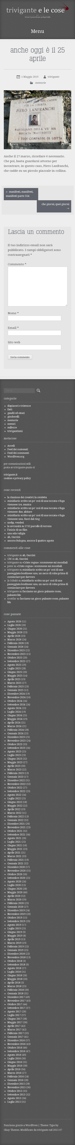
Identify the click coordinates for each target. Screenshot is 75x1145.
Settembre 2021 (16, 834)
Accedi (11, 445)
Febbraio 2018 (15, 990)
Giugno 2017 (14, 1018)
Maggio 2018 (14, 979)
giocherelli (13, 416)
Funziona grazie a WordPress (21, 1125)
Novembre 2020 (16, 870)
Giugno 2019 (14, 932)
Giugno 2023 (14, 758)
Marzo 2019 (14, 943)
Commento (17, 264)
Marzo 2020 (14, 899)
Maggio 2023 (14, 762)
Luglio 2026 (14, 625)
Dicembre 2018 (16, 953)
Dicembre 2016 (16, 1040)
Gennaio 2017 (15, 1036)
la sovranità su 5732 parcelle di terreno (29, 526)
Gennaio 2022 (15, 820)
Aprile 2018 (13, 982)
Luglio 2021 (14, 841)
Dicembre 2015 (16, 1083)
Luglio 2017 (14, 1015)
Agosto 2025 (14, 664)
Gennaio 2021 (15, 863)
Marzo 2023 (14, 769)
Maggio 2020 (14, 892)
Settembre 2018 (16, 964)
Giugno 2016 (14, 1062)
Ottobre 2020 (14, 874)
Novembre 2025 (16, 654)
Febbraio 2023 (15, 773)
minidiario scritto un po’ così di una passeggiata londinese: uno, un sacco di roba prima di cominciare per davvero (37, 573)
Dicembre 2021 (16, 823)
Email (13, 328)
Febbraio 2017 (15, 1033)
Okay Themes (11, 1130)
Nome (13, 313)
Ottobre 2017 (14, 1004)
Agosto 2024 (14, 708)
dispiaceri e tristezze (19, 405)
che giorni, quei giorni (55, 206)
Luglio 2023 (14, 755)
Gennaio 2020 (15, 906)
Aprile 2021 (13, 852)
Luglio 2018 (14, 971)
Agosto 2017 (14, 1011)
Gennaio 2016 (15, 1080)
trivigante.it (10, 474)
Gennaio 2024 (15, 733)
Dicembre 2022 (16, 780)
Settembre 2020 (16, 878)
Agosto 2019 (14, 925)
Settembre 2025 (16, 661)
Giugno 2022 (14, 802)
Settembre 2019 (16, 921)
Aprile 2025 (13, 679)
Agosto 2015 (14, 1098)
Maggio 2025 (14, 675)
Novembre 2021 (16, 827)
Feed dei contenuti (17, 449)
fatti (9, 409)
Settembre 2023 (16, 748)
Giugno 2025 (14, 672)
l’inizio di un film (17, 529)
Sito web (14, 342)
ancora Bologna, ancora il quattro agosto (30, 540)
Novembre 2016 (16, 1044)
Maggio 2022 (14, 805)
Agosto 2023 (14, 751)
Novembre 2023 (16, 740)
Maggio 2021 (14, 849)
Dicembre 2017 (16, 997)
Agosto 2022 (14, 794)
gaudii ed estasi (16, 413)
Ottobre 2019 (14, 917)
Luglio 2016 (14, 1058)
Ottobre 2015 (14, 1091)
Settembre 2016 (16, 1051)
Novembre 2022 (16, 784)
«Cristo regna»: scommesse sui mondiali (45, 562)
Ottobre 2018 (14, 961)
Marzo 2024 (14, 726)
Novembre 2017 (16, 1000)
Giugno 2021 (14, 845)
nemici (11, 424)
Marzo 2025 (14, 683)
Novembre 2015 (16, 1087)
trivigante (53, 76)
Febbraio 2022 (15, 816)
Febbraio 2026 (15, 643)
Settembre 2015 (16, 1094)
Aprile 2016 (13, 1069)
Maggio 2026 (14, 632)
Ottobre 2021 (14, 831)
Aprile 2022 (13, 809)
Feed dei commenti (18, 453)
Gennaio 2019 (15, 950)
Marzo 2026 (14, 639)
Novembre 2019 (16, 914)
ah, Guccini (13, 537)
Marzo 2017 (14, 1029)
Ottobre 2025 (14, 657)
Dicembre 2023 (16, 737)
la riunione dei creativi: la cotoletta (27, 497)
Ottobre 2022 (14, 787)
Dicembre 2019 (16, 910)
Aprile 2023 (13, 766)
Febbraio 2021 (15, 859)
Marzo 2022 (14, 813)
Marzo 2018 (14, 986)
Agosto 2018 (14, 968)
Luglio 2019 (14, 928)
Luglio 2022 (14, 798)
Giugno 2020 (14, 888)
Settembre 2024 (16, 704)
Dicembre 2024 (16, 693)
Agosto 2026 (14, 621)
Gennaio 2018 (15, 993)
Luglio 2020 (14, 885)
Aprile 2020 (13, 896)
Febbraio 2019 (15, 946)
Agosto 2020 (14, 881)
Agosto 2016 (14, 1055)
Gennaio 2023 (15, 776)
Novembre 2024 (16, 697)
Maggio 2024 (14, 719)
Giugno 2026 (14, 628)
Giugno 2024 (14, 715)
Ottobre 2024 (14, 701)
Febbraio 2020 (15, 903)
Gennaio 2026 (15, 646)
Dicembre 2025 (16, 650)
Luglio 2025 (14, 668)
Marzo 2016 (14, 1073)
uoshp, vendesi (15, 522)
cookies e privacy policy (17, 478)
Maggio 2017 (14, 1022)
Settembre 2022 (16, 791)
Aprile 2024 (13, 722)
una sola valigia (16, 533)
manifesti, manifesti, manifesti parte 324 (19, 193)
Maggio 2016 (14, 1065)
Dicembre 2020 (16, 867)
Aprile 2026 (13, 636)
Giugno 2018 (14, 975)
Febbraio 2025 (15, 686)
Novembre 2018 (16, 957)
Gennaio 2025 (15, 690)
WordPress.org (15, 456)
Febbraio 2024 (15, 729)
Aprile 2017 (13, 1026)
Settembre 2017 (16, 1008)
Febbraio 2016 (15, 1076)
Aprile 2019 (13, 939)
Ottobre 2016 (14, 1047)
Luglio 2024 (14, 711)
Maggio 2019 (14, 935)
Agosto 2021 (14, 838)
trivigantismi (15, 431)
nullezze (12, 427)
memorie (40, 82)
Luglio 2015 (14, 1101)
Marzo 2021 (14, 856)
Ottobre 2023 (14, 744)
